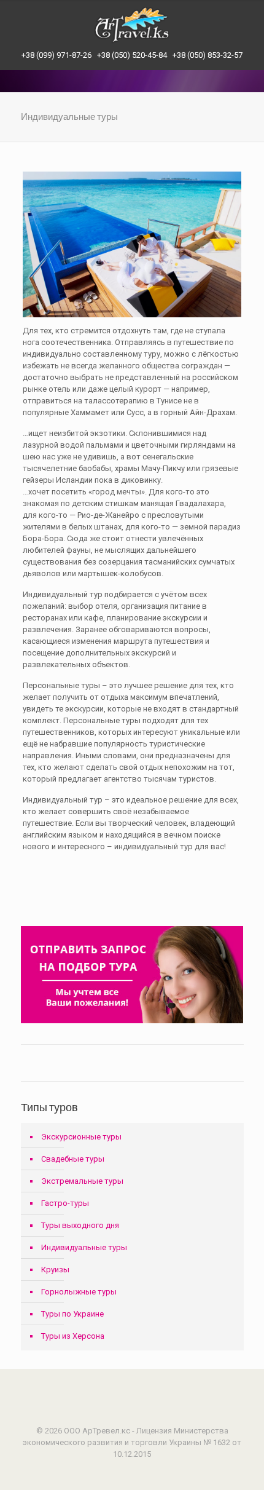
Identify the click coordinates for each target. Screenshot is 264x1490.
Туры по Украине (72, 1313)
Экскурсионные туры (81, 1136)
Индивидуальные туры (84, 1247)
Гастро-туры (65, 1203)
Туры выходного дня (80, 1225)
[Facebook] (123, 1471)
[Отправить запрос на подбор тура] (132, 1020)
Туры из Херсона (72, 1336)
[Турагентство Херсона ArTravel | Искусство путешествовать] (132, 24)
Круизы (55, 1269)
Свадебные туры (72, 1158)
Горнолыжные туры (79, 1291)
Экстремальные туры (82, 1181)
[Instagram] (140, 1471)
